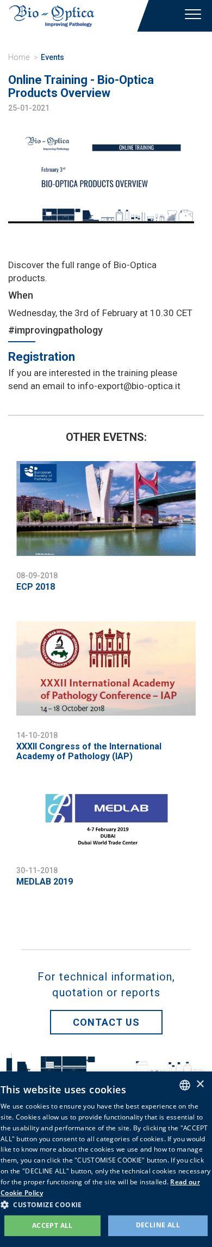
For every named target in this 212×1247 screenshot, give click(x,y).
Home (18, 57)
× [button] (200, 1084)
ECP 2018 (35, 587)
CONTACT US (106, 1022)
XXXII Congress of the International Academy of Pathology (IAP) (88, 751)
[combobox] (184, 1085)
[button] (106, 1204)
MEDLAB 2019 (44, 881)
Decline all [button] (158, 1225)
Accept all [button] (52, 1225)
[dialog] (106, 1159)
